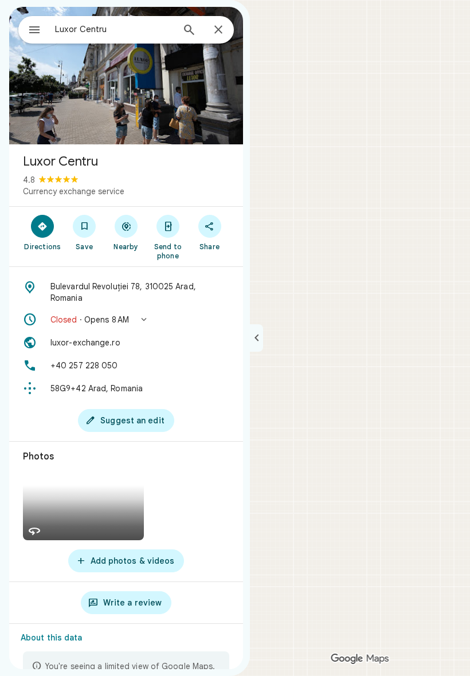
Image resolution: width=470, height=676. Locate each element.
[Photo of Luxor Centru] (126, 75)
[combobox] (114, 29)
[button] (126, 319)
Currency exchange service (73, 191)
